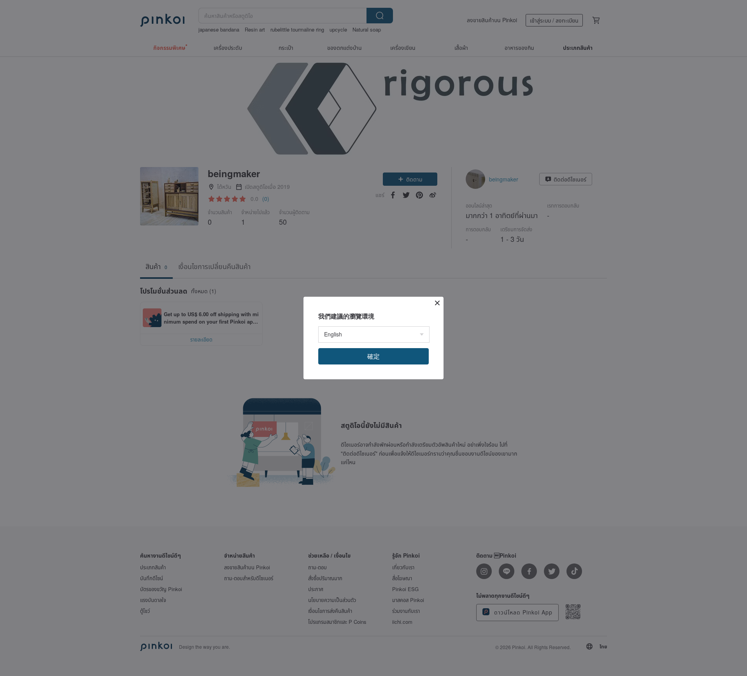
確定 (373, 356)
